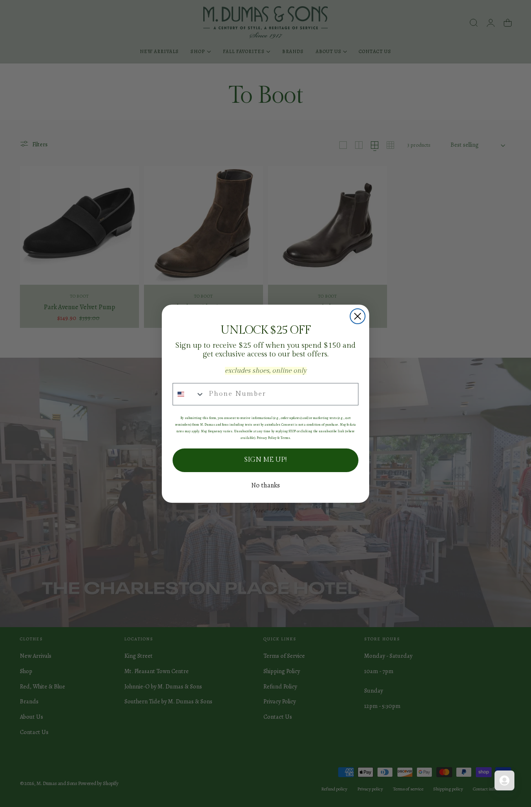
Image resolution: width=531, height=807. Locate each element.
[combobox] (189, 394)
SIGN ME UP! (265, 460)
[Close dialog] (357, 316)
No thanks (265, 485)
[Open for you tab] (504, 780)
